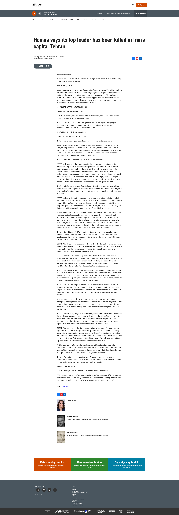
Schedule (105, 19)
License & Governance (78, 499)
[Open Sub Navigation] (38, 19)
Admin (74, 495)
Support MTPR (82, 19)
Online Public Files (77, 503)
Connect (95, 19)
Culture (52, 19)
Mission (74, 489)
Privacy (74, 494)
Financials (74, 500)
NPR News (66, 386)
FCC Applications (76, 502)
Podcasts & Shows (66, 19)
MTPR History (76, 491)
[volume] (39, 13)
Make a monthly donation (52, 462)
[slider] (42, 13)
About (73, 486)
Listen (34, 19)
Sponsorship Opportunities (79, 492)
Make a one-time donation (89, 462)
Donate (142, 5)
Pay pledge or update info (126, 462)
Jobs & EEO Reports (77, 505)
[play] (34, 13)
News (43, 19)
